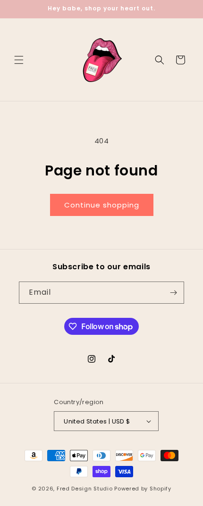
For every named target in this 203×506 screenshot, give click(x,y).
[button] (18, 60)
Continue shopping (101, 205)
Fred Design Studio (85, 488)
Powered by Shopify (142, 488)
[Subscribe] (173, 293)
